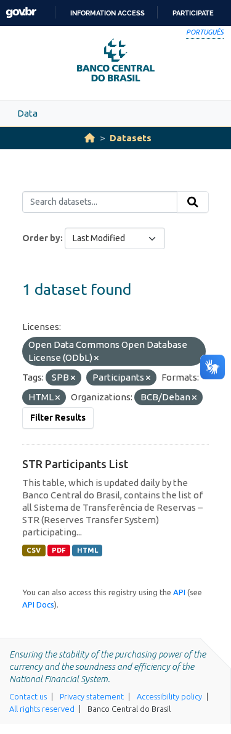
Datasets (131, 138)
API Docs (38, 604)
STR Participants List (75, 464)
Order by (41, 238)
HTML (87, 550)
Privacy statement (92, 696)
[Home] (89, 138)
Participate (193, 13)
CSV (33, 550)
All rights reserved (42, 708)
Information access (107, 13)
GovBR (21, 13)
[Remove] (96, 358)
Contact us (28, 696)
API (179, 592)
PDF (59, 550)
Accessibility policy (169, 696)
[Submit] (193, 202)
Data (27, 113)
